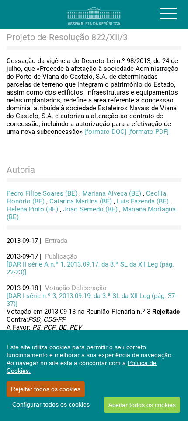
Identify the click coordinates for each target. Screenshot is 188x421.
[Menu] (168, 14)
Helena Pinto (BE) (32, 209)
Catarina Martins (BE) (80, 201)
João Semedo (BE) (90, 209)
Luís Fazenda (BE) (143, 201)
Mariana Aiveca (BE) (111, 193)
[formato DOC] (105, 132)
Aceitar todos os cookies (142, 404)
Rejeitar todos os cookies (45, 389)
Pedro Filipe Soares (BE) (42, 193)
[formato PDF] (148, 132)
